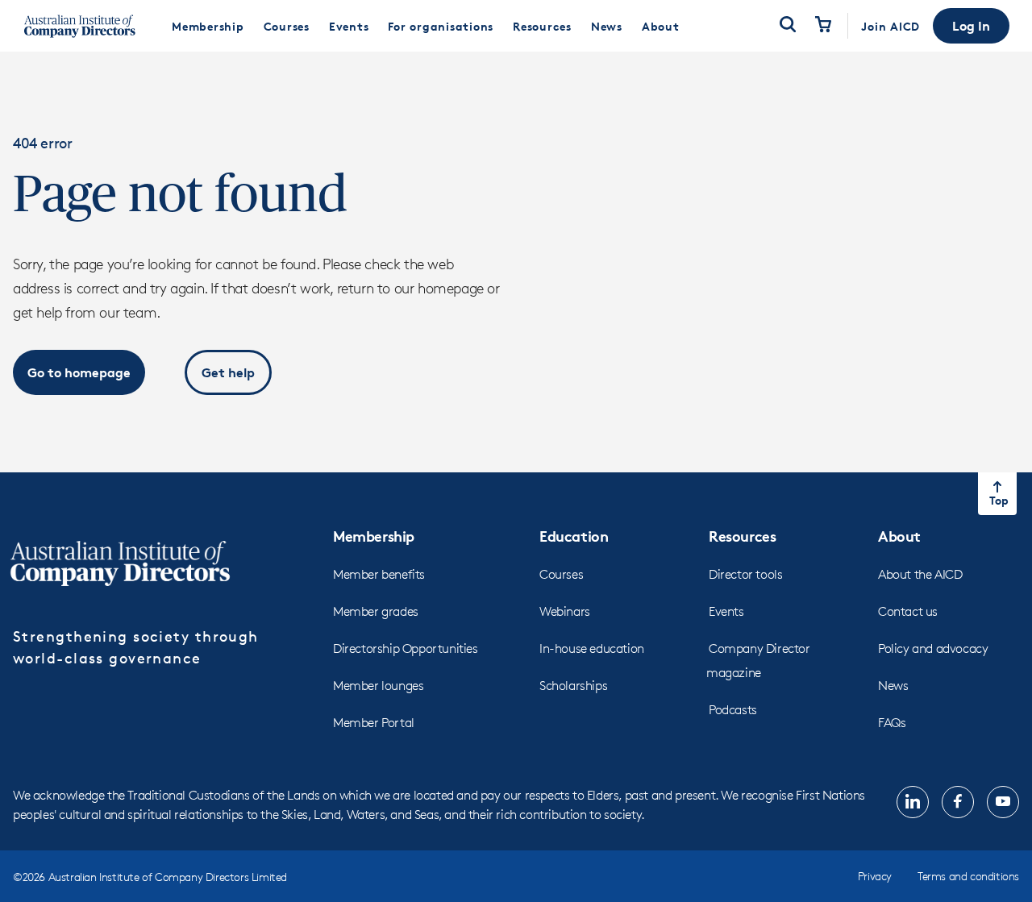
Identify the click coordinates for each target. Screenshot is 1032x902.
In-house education (591, 648)
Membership (373, 535)
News (893, 685)
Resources (742, 535)
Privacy (875, 876)
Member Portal (373, 722)
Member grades (375, 611)
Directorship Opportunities (405, 648)
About (899, 535)
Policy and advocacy (933, 648)
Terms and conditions (968, 876)
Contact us (908, 611)
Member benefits (379, 574)
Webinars (564, 611)
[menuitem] (208, 26)
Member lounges (378, 685)
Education (573, 535)
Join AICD (890, 26)
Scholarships (573, 685)
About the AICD (920, 574)
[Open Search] (787, 26)
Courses (561, 574)
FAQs (891, 722)
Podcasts (733, 709)
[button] (971, 26)
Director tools (745, 574)
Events (726, 611)
